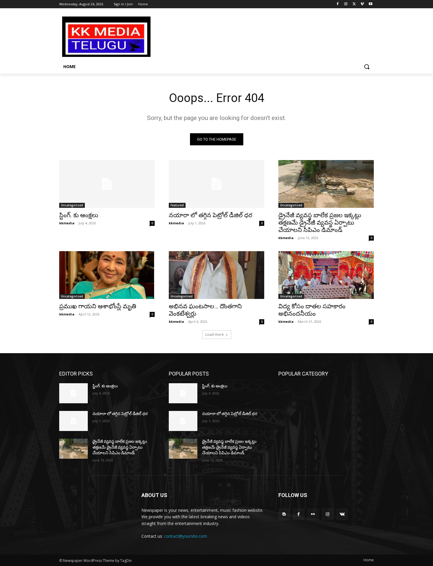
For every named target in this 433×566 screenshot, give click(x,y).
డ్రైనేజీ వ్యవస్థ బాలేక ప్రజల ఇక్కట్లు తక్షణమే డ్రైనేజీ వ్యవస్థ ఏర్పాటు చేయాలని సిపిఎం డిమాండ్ (319, 222)
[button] (367, 67)
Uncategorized (72, 205)
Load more (214, 334)
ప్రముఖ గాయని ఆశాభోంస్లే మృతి (97, 306)
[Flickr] (313, 514)
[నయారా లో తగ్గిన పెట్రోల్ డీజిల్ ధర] (216, 184)
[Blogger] (284, 514)
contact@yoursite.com (185, 536)
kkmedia (67, 223)
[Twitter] (354, 4)
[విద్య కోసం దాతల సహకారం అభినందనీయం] (326, 275)
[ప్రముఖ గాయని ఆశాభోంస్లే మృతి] (107, 275)
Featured (177, 205)
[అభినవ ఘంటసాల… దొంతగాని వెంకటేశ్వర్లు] (216, 275)
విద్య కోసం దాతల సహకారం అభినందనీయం (312, 310)
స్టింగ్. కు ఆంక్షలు (78, 215)
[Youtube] (370, 4)
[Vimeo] (362, 4)
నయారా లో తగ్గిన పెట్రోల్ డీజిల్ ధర (210, 215)
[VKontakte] (342, 514)
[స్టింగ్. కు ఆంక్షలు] (107, 184)
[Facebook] (337, 4)
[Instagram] (346, 4)
